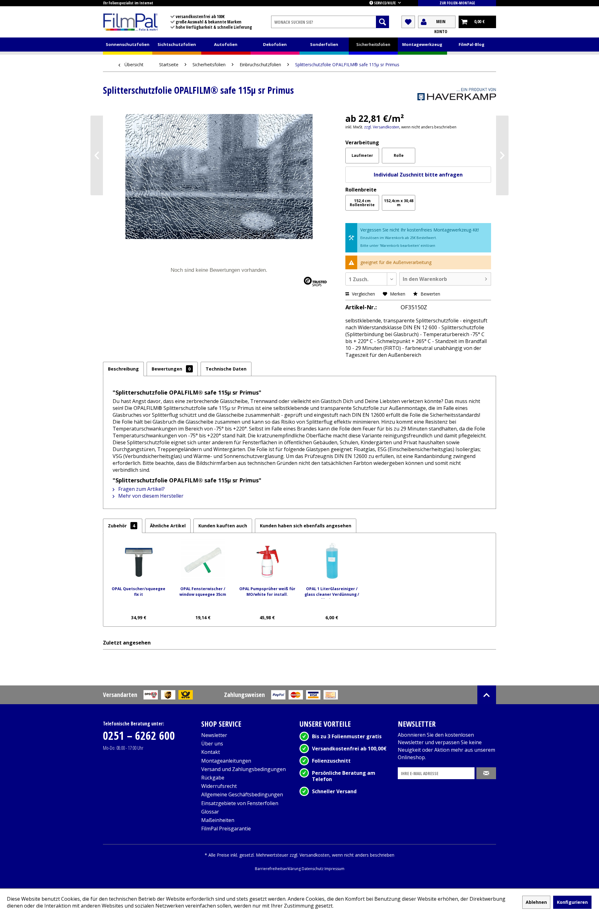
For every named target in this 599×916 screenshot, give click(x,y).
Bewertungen (171, 369)
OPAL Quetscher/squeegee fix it (138, 591)
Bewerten (429, 294)
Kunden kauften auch (222, 526)
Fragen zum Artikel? (141, 488)
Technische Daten (226, 369)
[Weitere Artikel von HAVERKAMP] (456, 97)
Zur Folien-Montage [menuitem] (457, 3)
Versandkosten (314, 855)
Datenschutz (313, 868)
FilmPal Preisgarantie (226, 828)
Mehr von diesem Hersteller (150, 495)
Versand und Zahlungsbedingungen (243, 769)
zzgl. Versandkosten (381, 127)
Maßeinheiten (217, 820)
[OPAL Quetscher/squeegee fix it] (139, 561)
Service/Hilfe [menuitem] (385, 3)
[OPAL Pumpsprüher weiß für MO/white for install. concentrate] (267, 561)
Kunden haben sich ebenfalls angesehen (305, 526)
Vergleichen (363, 294)
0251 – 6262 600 (139, 735)
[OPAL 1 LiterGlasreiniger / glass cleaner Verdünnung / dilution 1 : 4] (332, 561)
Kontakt (210, 752)
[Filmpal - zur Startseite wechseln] (130, 21)
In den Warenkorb (425, 279)
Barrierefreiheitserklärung (278, 868)
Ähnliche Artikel (168, 526)
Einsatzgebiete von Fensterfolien (239, 803)
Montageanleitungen (226, 760)
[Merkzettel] (408, 22)
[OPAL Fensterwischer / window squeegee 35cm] (203, 561)
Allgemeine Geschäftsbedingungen (242, 794)
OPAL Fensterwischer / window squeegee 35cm (202, 591)
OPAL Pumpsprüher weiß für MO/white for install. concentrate (267, 592)
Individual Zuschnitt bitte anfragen (418, 174)
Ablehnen (536, 902)
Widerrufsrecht (219, 786)
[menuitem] (330, 22)
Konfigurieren (572, 902)
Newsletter (214, 735)
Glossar (210, 811)
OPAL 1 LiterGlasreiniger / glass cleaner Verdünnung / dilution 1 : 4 (331, 592)
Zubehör (121, 526)
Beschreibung (123, 369)
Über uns (212, 743)
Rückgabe (212, 777)
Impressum (334, 868)
